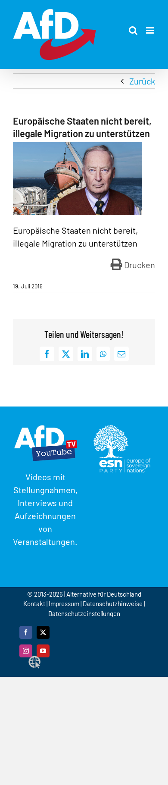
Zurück (142, 81)
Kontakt (35, 603)
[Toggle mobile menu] (150, 30)
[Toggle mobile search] (133, 30)
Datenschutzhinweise (112, 603)
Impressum (64, 603)
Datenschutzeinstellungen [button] (84, 613)
